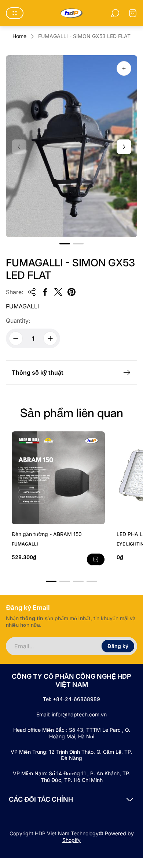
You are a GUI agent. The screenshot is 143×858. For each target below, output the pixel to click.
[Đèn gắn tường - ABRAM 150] (58, 477)
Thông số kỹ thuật (37, 372)
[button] (64, 243)
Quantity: (18, 320)
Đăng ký (117, 646)
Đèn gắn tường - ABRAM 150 (47, 534)
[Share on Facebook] (45, 292)
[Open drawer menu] (14, 13)
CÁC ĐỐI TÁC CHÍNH (41, 799)
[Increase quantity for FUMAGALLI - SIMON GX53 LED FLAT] (50, 338)
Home (19, 36)
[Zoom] (124, 68)
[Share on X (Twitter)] (58, 292)
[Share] (31, 292)
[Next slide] (124, 146)
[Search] (115, 13)
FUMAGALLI (22, 306)
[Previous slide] (19, 146)
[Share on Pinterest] (71, 292)
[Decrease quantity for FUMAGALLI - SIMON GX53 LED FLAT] (16, 338)
